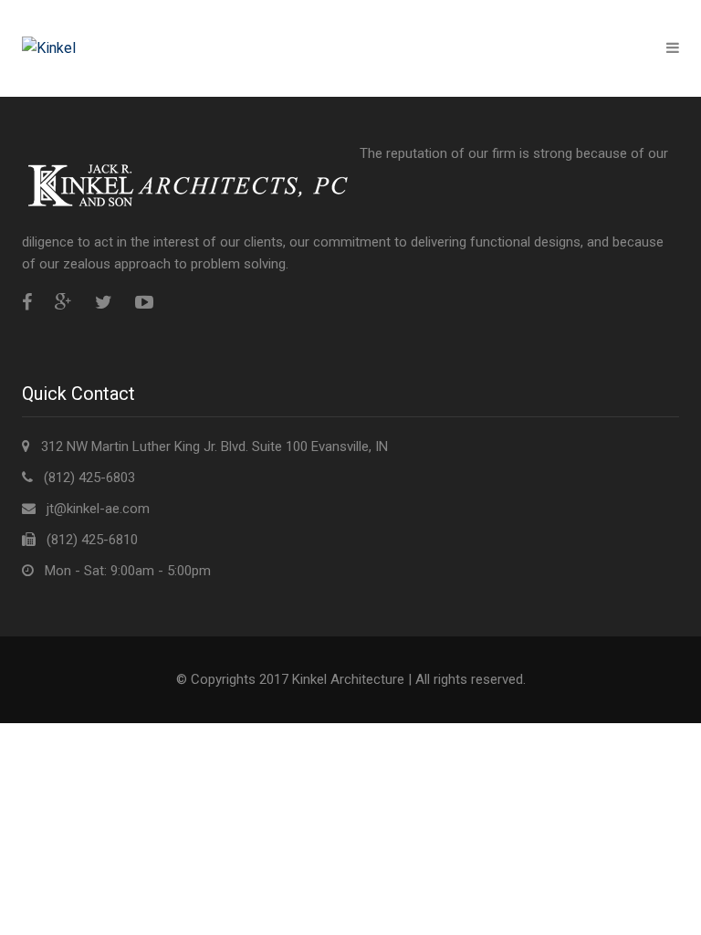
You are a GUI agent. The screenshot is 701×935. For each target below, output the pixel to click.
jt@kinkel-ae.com (98, 508)
